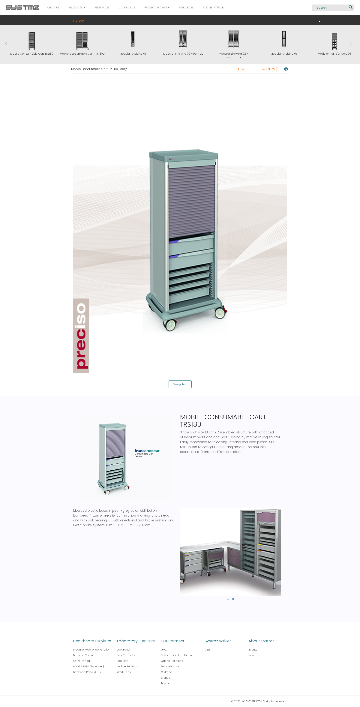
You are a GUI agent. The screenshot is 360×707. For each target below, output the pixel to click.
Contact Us (127, 7)
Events (253, 649)
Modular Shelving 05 (281, 54)
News (252, 655)
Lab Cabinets (126, 655)
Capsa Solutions (172, 661)
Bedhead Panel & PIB (87, 672)
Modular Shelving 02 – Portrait (180, 54)
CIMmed (166, 672)
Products (76, 7)
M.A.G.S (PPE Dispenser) (88, 666)
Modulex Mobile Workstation (91, 649)
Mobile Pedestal (127, 666)
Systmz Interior (213, 7)
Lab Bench (124, 649)
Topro (165, 683)
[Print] (285, 69)
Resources (186, 7)
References (101, 7)
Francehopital (170, 666)
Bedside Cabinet (84, 655)
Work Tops (124, 672)
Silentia (165, 678)
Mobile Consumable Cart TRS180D (79, 54)
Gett (164, 649)
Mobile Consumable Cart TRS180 (29, 54)
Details (242, 69)
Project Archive (156, 7)
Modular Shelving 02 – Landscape (230, 55)
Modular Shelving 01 (130, 54)
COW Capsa (81, 661)
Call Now (268, 69)
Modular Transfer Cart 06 (331, 54)
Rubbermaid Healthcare (177, 655)
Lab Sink (122, 661)
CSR (207, 649)
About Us (53, 7)
